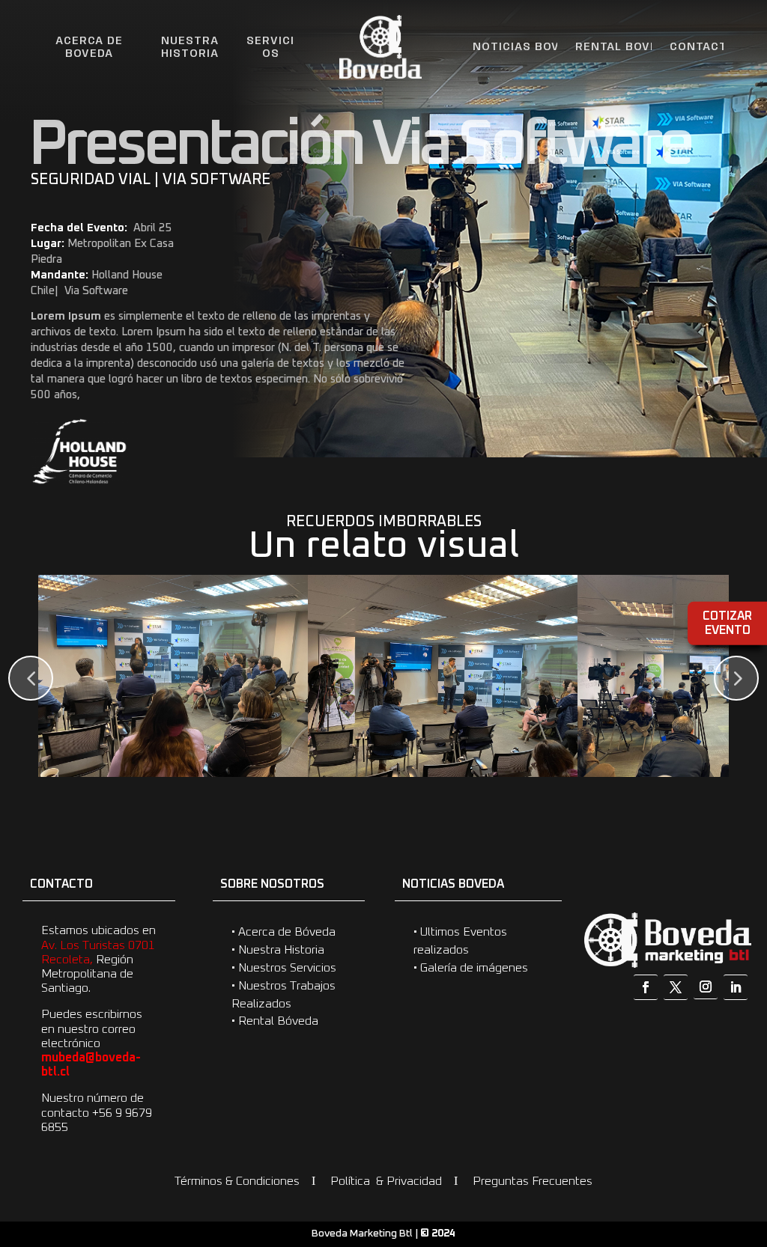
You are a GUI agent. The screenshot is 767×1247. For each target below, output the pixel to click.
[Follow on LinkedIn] (736, 987)
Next (736, 678)
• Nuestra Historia (277, 950)
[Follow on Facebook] (646, 987)
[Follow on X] (676, 987)
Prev (30, 678)
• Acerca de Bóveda (283, 932)
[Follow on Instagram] (706, 987)
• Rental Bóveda (274, 1021)
